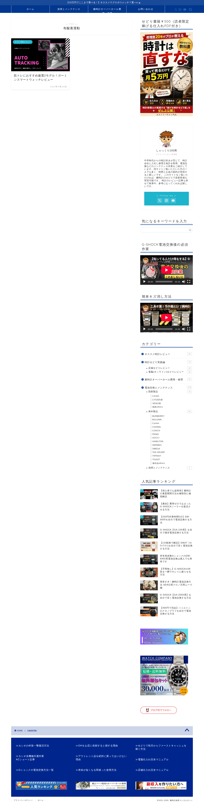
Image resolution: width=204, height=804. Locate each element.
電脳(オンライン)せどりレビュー (169, 372)
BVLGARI (157, 420)
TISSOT (156, 459)
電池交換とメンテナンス (168, 387)
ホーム (30, 9)
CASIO (155, 396)
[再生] (144, 281)
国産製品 (169, 391)
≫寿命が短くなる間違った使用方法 (96, 770)
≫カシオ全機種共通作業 (30, 756)
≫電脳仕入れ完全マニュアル (152, 759)
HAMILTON (157, 441)
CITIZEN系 (157, 400)
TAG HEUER (158, 452)
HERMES (157, 445)
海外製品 (169, 411)
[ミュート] (183, 281)
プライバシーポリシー (23, 800)
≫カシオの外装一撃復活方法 (32, 745)
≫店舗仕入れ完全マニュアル (152, 770)
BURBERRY (158, 416)
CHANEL (156, 427)
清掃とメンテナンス (68, 9)
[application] (166, 270)
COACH (156, 431)
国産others (157, 407)
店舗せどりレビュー (169, 368)
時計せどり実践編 (167, 362)
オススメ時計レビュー (167, 354)
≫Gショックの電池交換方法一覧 (35, 770)
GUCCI (155, 438)
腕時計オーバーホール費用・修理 (107, 10)
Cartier (155, 423)
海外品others (158, 463)
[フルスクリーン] (188, 281)
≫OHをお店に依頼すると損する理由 (97, 745)
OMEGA (156, 449)
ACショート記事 (25, 759)
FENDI (155, 434)
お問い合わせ (145, 9)
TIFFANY (156, 456)
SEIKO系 (156, 403)
